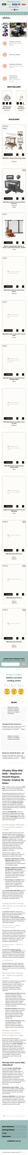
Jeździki (4, 960)
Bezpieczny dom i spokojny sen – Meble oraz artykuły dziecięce (12, 975)
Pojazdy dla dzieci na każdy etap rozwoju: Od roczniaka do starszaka (14, 905)
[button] (14, 1126)
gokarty (10, 960)
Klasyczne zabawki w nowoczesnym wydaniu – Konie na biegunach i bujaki (12, 1033)
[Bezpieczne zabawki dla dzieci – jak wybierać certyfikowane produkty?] (14, 743)
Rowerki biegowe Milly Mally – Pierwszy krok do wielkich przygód (14, 827)
